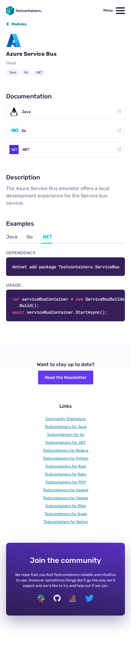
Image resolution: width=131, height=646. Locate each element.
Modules (19, 24)
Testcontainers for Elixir (65, 506)
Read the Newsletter (66, 377)
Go (24, 131)
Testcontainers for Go (65, 434)
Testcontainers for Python (65, 458)
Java (26, 112)
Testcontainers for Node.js (65, 450)
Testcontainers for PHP (65, 482)
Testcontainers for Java (66, 427)
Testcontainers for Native (66, 522)
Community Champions (65, 419)
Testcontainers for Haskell (65, 490)
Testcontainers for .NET (65, 442)
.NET (25, 149)
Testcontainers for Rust (65, 466)
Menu (108, 10)
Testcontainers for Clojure (65, 498)
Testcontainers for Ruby (66, 474)
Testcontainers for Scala (65, 514)
